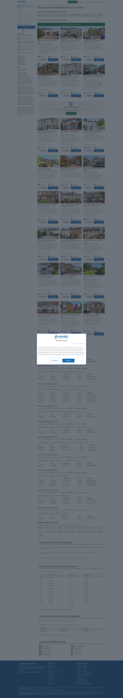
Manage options (54, 360)
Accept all (68, 360)
